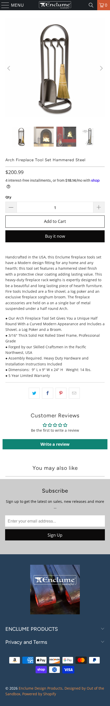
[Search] (91, 5)
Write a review (55, 444)
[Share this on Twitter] (34, 393)
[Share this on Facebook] (47, 393)
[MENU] (3, 5)
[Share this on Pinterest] (61, 393)
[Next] (101, 68)
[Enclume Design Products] (55, 5)
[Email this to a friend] (74, 393)
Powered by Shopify (39, 693)
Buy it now (55, 236)
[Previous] (9, 68)
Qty (8, 197)
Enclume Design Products (40, 688)
